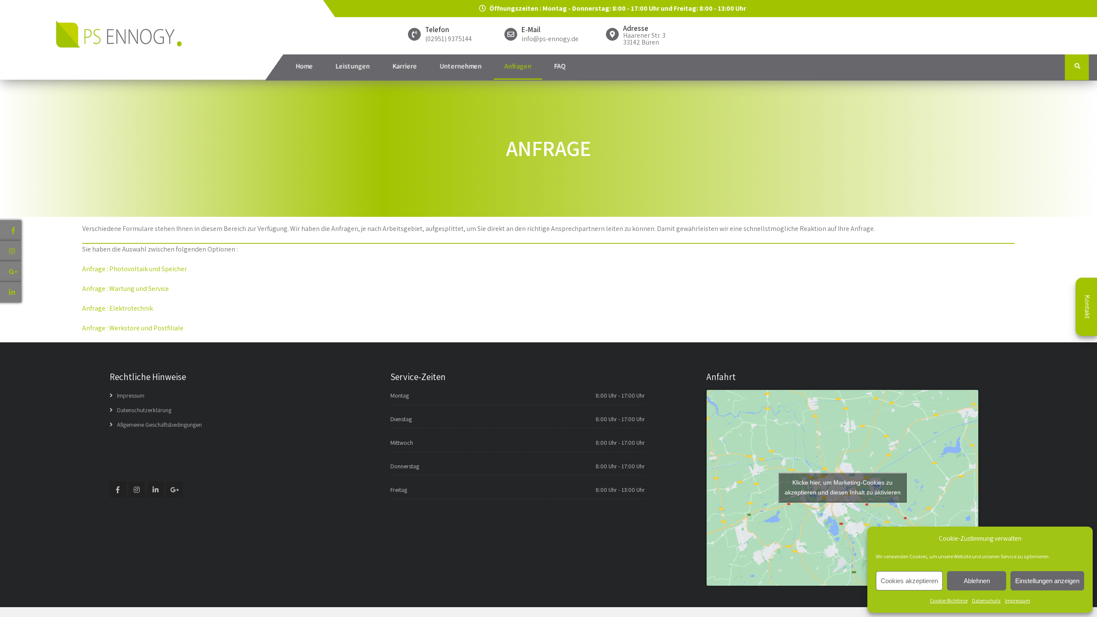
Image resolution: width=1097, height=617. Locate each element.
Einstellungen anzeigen (1047, 580)
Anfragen (517, 66)
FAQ (560, 66)
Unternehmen (461, 66)
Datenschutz (986, 600)
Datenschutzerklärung (144, 410)
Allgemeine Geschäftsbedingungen (159, 424)
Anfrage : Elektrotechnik (117, 308)
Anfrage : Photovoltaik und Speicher (134, 268)
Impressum (1017, 600)
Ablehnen (977, 580)
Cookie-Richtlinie (949, 600)
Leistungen (353, 66)
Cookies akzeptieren (909, 580)
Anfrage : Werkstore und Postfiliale (132, 327)
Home (304, 66)
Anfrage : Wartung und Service (125, 288)
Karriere (405, 66)
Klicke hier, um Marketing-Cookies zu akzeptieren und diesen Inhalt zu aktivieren (843, 487)
